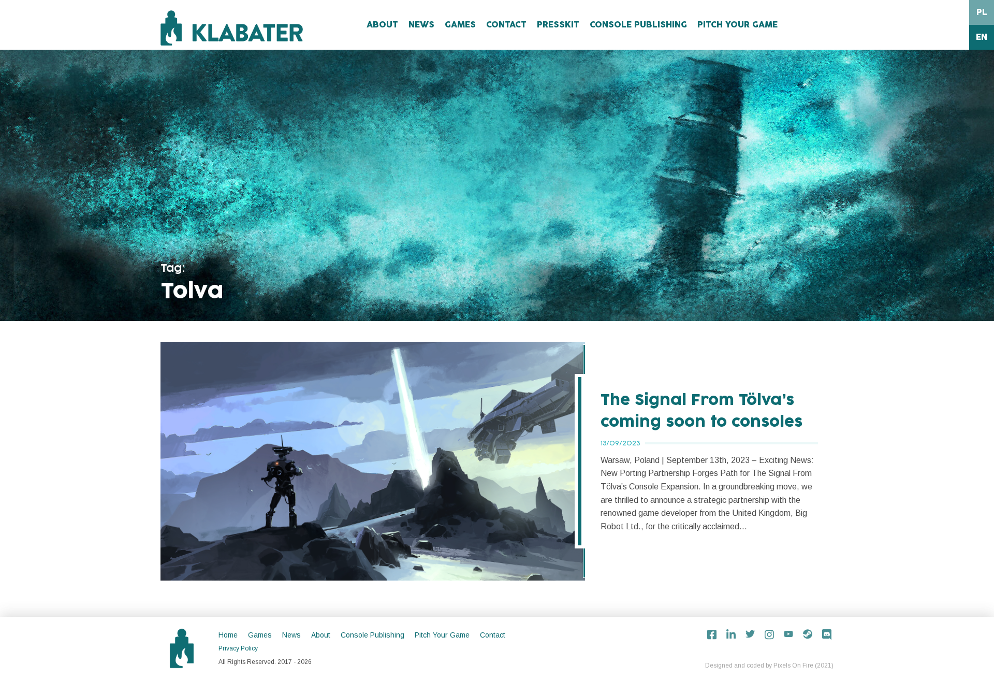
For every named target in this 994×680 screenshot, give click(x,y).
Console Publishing (638, 25)
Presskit (558, 25)
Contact (506, 25)
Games (460, 25)
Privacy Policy (238, 648)
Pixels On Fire (793, 665)
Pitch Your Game (737, 25)
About (382, 25)
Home (228, 635)
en (981, 37)
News (421, 25)
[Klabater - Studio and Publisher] (231, 28)
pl (981, 12)
